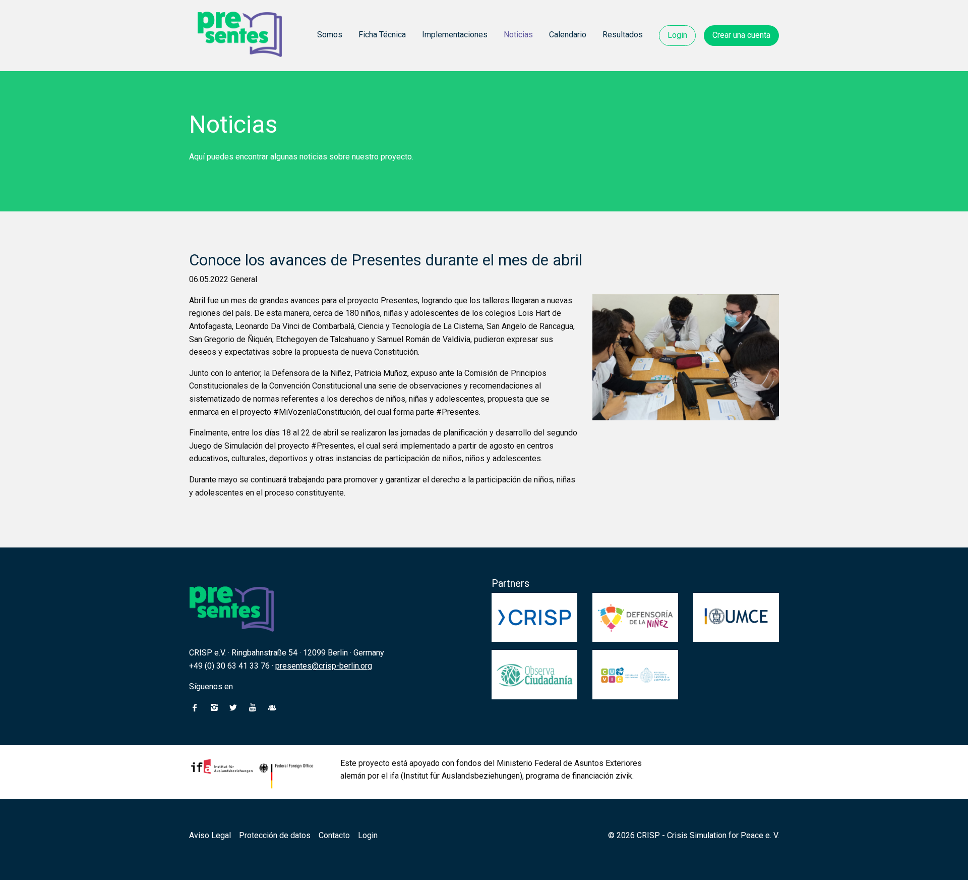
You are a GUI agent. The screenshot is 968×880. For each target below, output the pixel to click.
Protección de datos (275, 835)
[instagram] (213, 707)
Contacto (334, 835)
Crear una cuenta (741, 35)
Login (677, 35)
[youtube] (252, 707)
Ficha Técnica (382, 34)
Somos (329, 34)
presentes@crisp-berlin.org (323, 666)
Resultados (622, 34)
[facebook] (194, 707)
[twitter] (233, 707)
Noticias (518, 34)
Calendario (567, 34)
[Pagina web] (272, 707)
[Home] (240, 35)
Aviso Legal (210, 835)
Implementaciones (455, 34)
